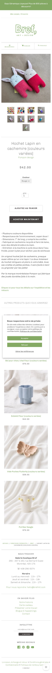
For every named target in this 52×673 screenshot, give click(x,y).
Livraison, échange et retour (15, 662)
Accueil (6, 543)
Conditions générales (39, 662)
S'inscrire (24, 14)
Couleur (26, 177)
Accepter (24, 338)
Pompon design (26, 157)
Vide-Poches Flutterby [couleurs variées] (26, 471)
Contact (26, 614)
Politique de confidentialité (31, 331)
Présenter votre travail (26, 608)
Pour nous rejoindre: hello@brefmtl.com (26, 587)
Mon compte (14, 14)
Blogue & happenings (26, 611)
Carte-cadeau (26, 605)
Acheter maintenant (26, 219)
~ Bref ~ (32, 543)
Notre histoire (26, 602)
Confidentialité (12, 665)
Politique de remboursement (33, 665)
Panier (27, 46)
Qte (25, 193)
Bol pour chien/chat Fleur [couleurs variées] (26, 361)
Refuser (24, 345)
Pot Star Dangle (26, 527)
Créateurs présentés (19, 543)
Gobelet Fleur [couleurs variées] (26, 416)
